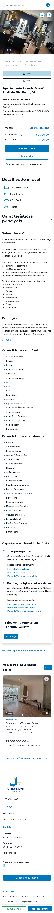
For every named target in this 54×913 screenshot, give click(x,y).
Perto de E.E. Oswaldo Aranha (21, 604)
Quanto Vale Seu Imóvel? (15, 819)
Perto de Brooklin (16, 572)
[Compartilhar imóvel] (49, 15)
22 (10, 50)
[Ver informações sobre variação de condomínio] (21, 135)
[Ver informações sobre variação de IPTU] (21, 140)
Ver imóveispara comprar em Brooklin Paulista (25, 650)
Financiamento (10, 813)
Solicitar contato (27, 148)
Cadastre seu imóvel (27, 877)
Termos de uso (38, 896)
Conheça (11, 636)
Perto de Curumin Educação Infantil (24, 611)
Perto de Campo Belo (18, 569)
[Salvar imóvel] (42, 15)
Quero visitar (27, 156)
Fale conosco (9, 853)
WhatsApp (15, 909)
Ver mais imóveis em (27, 758)
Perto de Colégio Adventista (21, 608)
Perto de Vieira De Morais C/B (22, 576)
